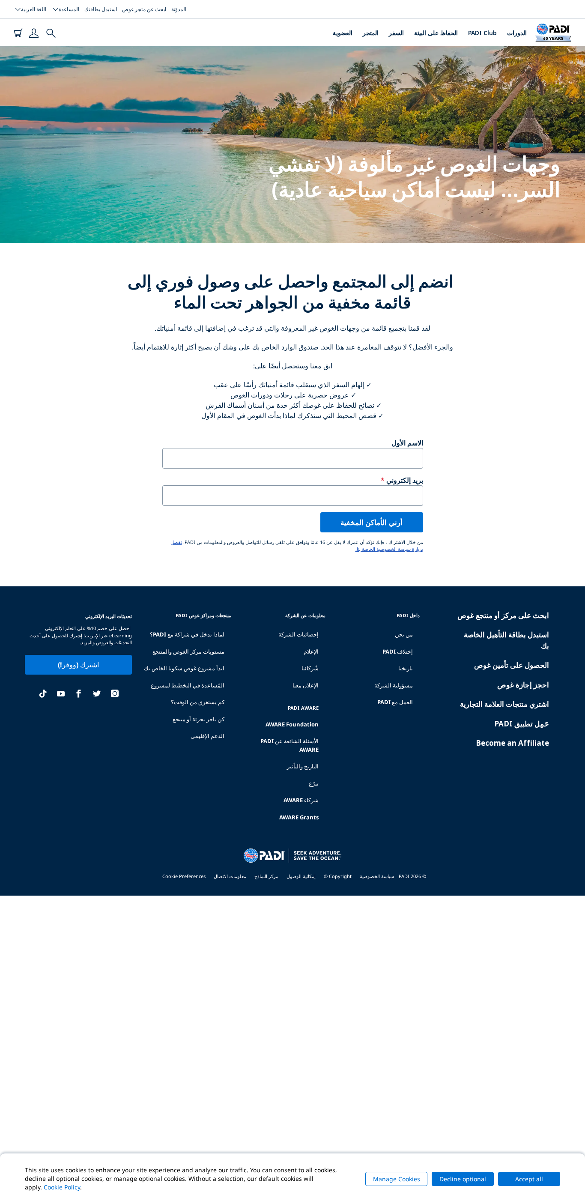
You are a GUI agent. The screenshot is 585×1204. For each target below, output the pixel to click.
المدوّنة (178, 9)
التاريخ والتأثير (303, 766)
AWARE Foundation (292, 724)
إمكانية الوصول (301, 876)
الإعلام (311, 651)
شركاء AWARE (301, 800)
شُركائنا (310, 668)
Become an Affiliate (512, 743)
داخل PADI (408, 615)
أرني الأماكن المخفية (371, 522)
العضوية (342, 33)
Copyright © (338, 876)
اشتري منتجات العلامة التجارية (504, 704)
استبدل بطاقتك (100, 9)
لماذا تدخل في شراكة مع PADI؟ (187, 634)
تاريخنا (405, 668)
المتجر (371, 33)
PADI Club (482, 33)
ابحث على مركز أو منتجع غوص (503, 615)
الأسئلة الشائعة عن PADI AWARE (289, 745)
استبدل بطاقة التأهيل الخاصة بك (506, 640)
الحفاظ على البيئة (436, 33)
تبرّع (314, 783)
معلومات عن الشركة (305, 615)
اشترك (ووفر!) (78, 664)
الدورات (517, 33)
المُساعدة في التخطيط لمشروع (187, 685)
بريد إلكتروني (404, 480)
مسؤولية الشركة (393, 685)
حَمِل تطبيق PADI (521, 724)
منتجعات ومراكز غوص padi (203, 615)
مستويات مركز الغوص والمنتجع (188, 651)
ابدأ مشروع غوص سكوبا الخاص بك (184, 668)
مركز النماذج (266, 876)
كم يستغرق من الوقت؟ (197, 702)
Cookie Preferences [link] (184, 876)
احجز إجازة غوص (523, 685)
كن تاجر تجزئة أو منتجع (198, 719)
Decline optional (462, 1179)
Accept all (529, 1179)
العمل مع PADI (395, 702)
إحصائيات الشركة (298, 634)
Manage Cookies (396, 1179)
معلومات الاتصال (230, 876)
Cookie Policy (62, 1187)
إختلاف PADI (397, 651)
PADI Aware (303, 708)
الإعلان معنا (305, 685)
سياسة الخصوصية (377, 876)
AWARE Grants (299, 817)
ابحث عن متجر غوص (144, 9)
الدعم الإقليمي (207, 736)
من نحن (404, 634)
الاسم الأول (407, 443)
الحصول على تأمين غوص (511, 665)
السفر (396, 33)
